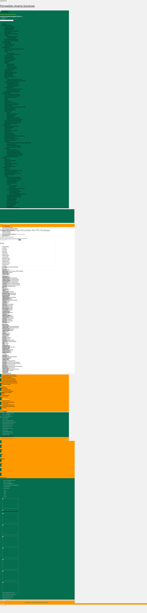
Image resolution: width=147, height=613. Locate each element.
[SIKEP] (0, 394)
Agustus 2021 (5, 334)
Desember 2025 (6, 258)
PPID (4, 398)
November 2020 (6, 347)
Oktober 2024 (5, 278)
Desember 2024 (6, 276)
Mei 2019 (4, 364)
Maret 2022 (5, 324)
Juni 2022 (4, 320)
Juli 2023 (4, 300)
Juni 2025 (4, 267)
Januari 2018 (5, 371)
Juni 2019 (4, 362)
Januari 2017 (5, 372)
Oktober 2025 (5, 261)
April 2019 (4, 365)
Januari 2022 (5, 327)
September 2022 (6, 315)
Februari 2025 (5, 273)
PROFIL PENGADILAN (6, 224)
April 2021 (4, 340)
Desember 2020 (6, 346)
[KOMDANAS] (0, 389)
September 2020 (6, 350)
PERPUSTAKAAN (3, 411)
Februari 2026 (5, 255)
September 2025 (6, 262)
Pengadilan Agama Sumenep (17, 5)
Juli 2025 (4, 265)
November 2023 (6, 295)
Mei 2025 (4, 268)
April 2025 (4, 270)
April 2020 (4, 356)
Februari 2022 (5, 325)
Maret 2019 (5, 366)
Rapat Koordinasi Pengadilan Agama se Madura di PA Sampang (13, 238)
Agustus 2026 (5, 246)
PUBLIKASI (5, 385)
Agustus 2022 (5, 317)
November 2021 (6, 330)
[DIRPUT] (0, 380)
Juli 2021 (4, 336)
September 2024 (6, 280)
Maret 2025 (5, 271)
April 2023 (4, 305)
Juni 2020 (4, 355)
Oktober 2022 (5, 314)
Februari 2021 (5, 343)
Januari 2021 (5, 344)
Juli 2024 (4, 283)
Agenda (5, 235)
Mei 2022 (4, 321)
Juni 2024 (4, 284)
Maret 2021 (5, 342)
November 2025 (6, 259)
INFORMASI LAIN (6, 399)
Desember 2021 (6, 328)
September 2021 (6, 333)
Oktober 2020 (5, 349)
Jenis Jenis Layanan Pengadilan (7, 237)
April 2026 (4, 252)
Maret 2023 (5, 306)
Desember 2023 (6, 293)
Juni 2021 (4, 337)
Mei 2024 (4, 286)
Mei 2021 (4, 339)
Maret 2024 (5, 289)
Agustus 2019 (5, 359)
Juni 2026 (4, 249)
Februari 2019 (5, 368)
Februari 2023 (5, 308)
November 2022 (6, 312)
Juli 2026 (4, 248)
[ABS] (0, 398)
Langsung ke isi (3, 0)
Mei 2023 (4, 303)
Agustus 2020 (5, 352)
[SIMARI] (0, 384)
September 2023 (6, 298)
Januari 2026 (5, 257)
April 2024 (4, 287)
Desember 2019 (6, 358)
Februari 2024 (5, 290)
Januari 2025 (5, 274)
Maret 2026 (5, 254)
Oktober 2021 (5, 331)
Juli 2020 (4, 353)
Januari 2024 (5, 292)
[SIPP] (0, 375)
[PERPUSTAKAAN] (0, 408)
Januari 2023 (5, 309)
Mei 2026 (4, 251)
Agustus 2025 (5, 264)
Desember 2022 (6, 311)
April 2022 (4, 322)
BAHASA (4, 409)
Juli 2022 (4, 318)
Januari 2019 (5, 369)
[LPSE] (0, 403)
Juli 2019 (4, 361)
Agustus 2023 (5, 299)
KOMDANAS (2, 392)
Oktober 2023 (5, 296)
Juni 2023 (4, 302)
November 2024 (6, 277)
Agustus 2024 (5, 281)
